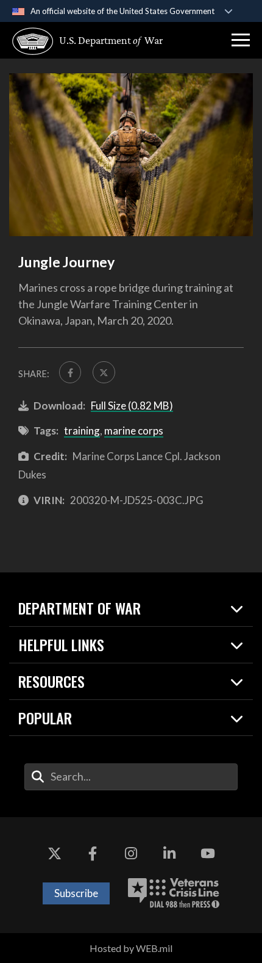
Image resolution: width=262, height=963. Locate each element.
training (82, 430)
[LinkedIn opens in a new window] (169, 854)
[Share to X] (104, 372)
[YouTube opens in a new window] (208, 854)
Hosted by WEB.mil (131, 948)
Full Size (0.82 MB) (132, 405)
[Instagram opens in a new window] (131, 854)
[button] (241, 40)
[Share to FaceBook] (70, 372)
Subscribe (76, 893)
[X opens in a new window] (54, 854)
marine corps (133, 430)
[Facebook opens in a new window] (92, 854)
